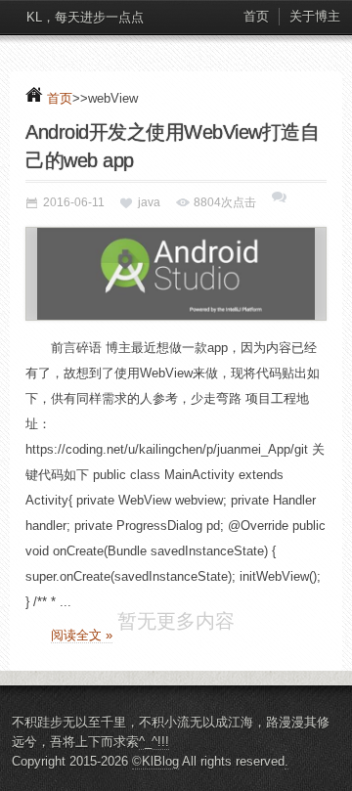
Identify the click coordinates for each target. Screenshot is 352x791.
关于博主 (314, 16)
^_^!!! (154, 770)
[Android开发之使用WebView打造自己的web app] (176, 274)
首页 (256, 16)
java (149, 202)
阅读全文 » (81, 635)
